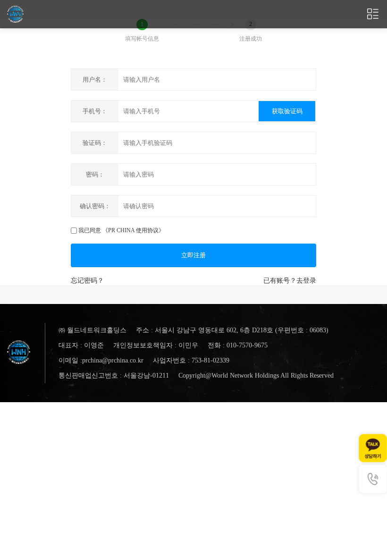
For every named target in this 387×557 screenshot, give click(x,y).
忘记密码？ (87, 280)
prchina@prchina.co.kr (112, 360)
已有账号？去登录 (289, 280)
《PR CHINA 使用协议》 (133, 230)
